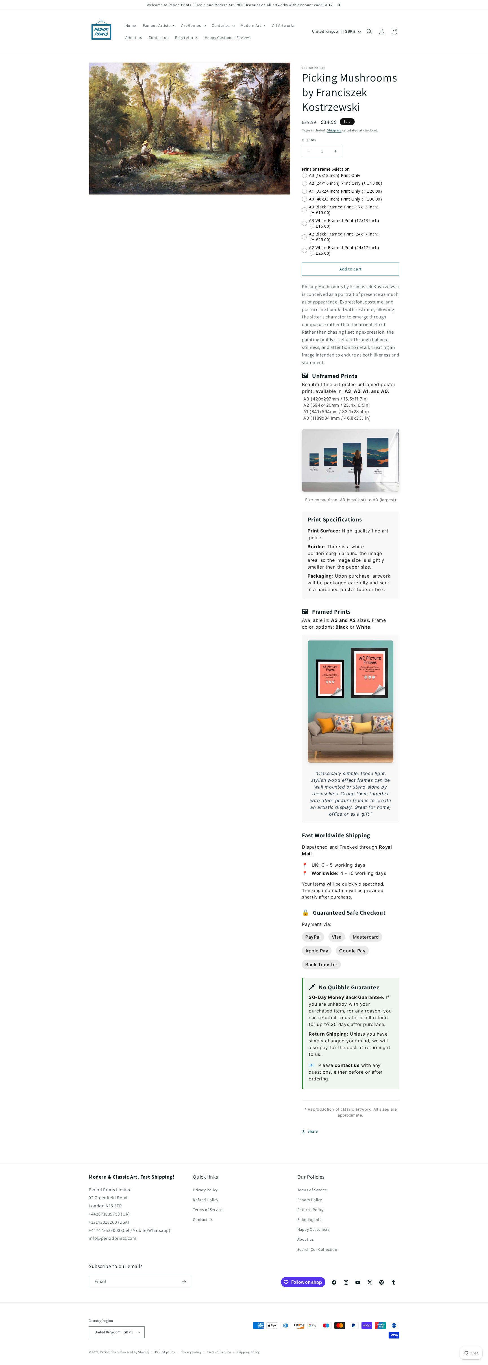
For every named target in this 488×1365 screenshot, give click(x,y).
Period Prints (110, 1352)
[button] (159, 25)
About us (305, 1239)
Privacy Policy (205, 1189)
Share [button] (313, 1131)
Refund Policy (205, 1199)
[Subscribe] (184, 1281)
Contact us (203, 1219)
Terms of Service (208, 1209)
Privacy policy (191, 1352)
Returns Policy (310, 1209)
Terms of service (219, 1352)
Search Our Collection (317, 1249)
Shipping (334, 130)
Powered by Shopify (134, 1352)
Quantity (309, 140)
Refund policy (165, 1352)
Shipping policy (248, 1352)
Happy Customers (313, 1229)
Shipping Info (309, 1219)
